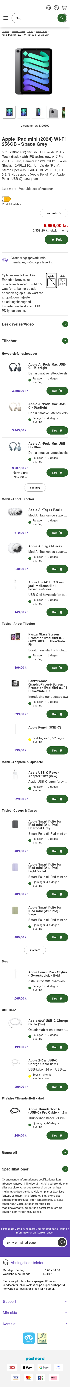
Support (9, 1301)
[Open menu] (5, 18)
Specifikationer (15, 1169)
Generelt (9, 1152)
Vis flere (35, 487)
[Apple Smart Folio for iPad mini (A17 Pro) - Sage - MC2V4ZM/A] (15, 909)
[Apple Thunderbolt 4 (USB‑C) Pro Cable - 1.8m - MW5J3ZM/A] (15, 1111)
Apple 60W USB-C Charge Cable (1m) (48, 1022)
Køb (58, 239)
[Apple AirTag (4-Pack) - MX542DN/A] (15, 512)
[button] (33, 71)
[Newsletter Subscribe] (62, 1242)
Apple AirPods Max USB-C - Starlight (47, 405)
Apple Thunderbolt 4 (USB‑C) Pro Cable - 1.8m (47, 1110)
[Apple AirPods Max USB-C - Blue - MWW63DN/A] (15, 445)
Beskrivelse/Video (18, 324)
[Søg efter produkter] (61, 18)
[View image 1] (9, 112)
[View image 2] (23, 112)
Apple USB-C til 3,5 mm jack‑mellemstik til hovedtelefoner (46, 585)
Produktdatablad (12, 204)
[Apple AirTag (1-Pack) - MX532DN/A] (15, 548)
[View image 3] (38, 112)
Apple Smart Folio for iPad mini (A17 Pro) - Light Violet (45, 867)
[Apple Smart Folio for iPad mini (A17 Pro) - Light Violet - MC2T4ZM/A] (15, 866)
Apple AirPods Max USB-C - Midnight (47, 366)
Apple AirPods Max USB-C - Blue (47, 445)
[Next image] (59, 72)
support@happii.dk (54, 1285)
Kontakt (9, 1323)
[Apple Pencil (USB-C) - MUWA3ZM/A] (15, 729)
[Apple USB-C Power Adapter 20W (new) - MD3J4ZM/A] (15, 774)
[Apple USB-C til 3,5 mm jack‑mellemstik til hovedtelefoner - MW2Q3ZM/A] (15, 584)
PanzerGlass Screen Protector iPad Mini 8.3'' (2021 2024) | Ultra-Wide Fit (46, 639)
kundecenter (10, 1285)
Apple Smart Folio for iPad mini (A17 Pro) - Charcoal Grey (45, 824)
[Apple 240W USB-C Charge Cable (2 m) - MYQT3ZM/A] (15, 1062)
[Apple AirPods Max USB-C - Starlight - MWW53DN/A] (15, 406)
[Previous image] (7, 72)
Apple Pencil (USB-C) (44, 727)
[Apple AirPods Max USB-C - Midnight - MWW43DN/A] (15, 366)
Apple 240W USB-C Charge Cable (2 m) (43, 1062)
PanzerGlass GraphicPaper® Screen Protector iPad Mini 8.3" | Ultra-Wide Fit (47, 685)
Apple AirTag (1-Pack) (45, 546)
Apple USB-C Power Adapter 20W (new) (43, 774)
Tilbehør (9, 340)
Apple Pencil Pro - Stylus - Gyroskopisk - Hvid (47, 973)
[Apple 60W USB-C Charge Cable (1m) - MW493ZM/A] (15, 1022)
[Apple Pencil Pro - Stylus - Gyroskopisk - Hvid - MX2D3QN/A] (15, 974)
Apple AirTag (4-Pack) (45, 509)
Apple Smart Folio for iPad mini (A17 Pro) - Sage (45, 910)
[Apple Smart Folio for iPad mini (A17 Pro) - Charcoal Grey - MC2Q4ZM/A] (15, 823)
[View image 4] (52, 112)
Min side (10, 1312)
